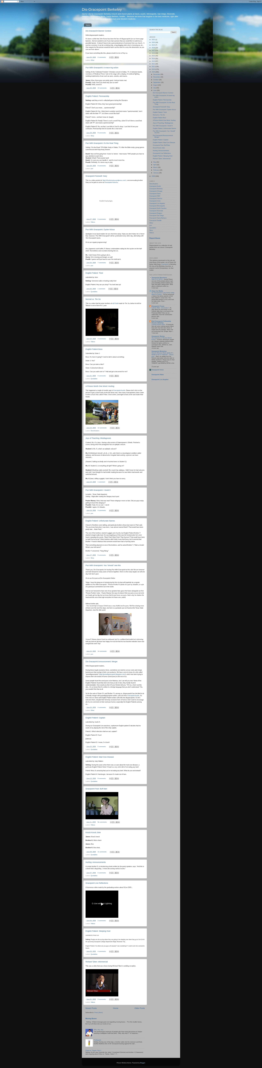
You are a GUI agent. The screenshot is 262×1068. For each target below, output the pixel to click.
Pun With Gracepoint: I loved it (98, 490)
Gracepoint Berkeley (156, 188)
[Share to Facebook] (116, 57)
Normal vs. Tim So (93, 299)
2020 (153, 42)
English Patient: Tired (94, 273)
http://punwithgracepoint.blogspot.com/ (112, 674)
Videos (93, 222)
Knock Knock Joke (93, 832)
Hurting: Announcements (96, 862)
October (156, 79)
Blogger (142, 1063)
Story (92, 136)
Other (92, 60)
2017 (153, 50)
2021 (153, 39)
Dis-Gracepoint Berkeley (102, 9)
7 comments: (102, 262)
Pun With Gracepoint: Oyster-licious (100, 229)
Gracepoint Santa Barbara (157, 218)
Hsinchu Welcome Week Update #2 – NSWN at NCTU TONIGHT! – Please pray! (163, 354)
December (156, 74)
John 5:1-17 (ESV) (157, 279)
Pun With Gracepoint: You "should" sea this (103, 565)
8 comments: (102, 133)
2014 (153, 58)
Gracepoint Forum (158, 306)
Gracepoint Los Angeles (157, 203)
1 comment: (102, 289)
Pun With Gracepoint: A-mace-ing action (102, 68)
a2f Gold (115, 303)
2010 (153, 69)
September (157, 82)
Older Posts (139, 1008)
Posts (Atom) (98, 1012)
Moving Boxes (91, 1018)
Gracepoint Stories (158, 336)
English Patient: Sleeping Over (98, 931)
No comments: (102, 822)
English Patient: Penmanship (97, 96)
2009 (153, 72)
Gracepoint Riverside (156, 211)
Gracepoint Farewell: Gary (96, 176)
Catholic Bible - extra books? (160, 308)
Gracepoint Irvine (155, 201)
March (155, 167)
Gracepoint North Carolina (157, 208)
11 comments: (102, 852)
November (156, 77)
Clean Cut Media (157, 291)
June (155, 90)
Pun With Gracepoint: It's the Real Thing (102, 143)
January (156, 173)
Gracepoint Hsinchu (111, 182)
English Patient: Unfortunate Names (100, 521)
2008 (153, 176)
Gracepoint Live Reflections (97, 883)
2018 (153, 47)
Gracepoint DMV (154, 196)
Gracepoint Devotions (159, 277)
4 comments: (102, 376)
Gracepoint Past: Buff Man (96, 789)
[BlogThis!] (112, 57)
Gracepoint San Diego (156, 215)
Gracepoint (164, 264)
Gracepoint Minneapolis (157, 206)
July (154, 88)
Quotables (94, 291)
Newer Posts (91, 1008)
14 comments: (102, 651)
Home (88, 25)
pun (92, 168)
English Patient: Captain (95, 718)
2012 (153, 64)
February (156, 170)
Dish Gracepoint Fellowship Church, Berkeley (161, 322)
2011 (153, 66)
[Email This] (110, 57)
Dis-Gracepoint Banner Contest (98, 31)
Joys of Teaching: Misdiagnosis (98, 438)
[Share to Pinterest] (118, 57)
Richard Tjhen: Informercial (97, 962)
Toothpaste (97, 1040)
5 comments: (102, 746)
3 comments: (102, 339)
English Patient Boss (94, 349)
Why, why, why (98, 1029)
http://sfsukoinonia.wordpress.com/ (114, 180)
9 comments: (102, 57)
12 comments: (102, 428)
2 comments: (102, 920)
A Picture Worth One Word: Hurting (100, 386)
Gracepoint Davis (155, 193)
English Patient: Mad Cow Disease (100, 757)
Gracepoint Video (158, 374)
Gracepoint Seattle (155, 220)
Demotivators (95, 431)
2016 (153, 53)
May (154, 162)
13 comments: (102, 88)
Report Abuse (154, 238)
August (155, 85)
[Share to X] (114, 57)
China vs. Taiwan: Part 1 (93, 1050)
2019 (153, 45)
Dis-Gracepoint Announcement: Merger (101, 662)
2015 (153, 56)
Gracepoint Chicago (155, 191)
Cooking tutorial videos (158, 324)
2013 (153, 61)
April (155, 164)
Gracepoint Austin (119, 390)
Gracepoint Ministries (159, 351)
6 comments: (102, 219)
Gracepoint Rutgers (155, 213)
